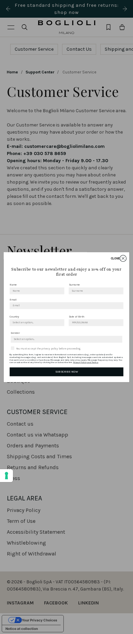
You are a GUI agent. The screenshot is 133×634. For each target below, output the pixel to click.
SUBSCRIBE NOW (66, 371)
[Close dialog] (123, 258)
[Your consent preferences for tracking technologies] (6, 475)
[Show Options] (61, 322)
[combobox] (36, 322)
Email (13, 299)
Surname (74, 284)
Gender (15, 333)
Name (13, 284)
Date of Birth (76, 316)
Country (14, 316)
